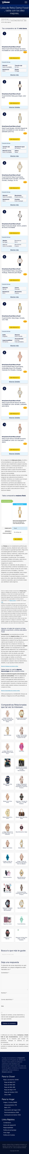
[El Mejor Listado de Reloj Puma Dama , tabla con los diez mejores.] (7, 857)
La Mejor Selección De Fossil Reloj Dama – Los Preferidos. (7, 833)
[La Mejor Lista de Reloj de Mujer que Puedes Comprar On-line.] (21, 731)
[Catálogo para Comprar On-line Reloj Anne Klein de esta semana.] (7, 731)
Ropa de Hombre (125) (11, 1092)
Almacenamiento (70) (10, 1105)
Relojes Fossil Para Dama (7, 802)
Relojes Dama (12, 600)
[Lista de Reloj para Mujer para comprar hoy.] (7, 888)
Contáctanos (7, 1122)
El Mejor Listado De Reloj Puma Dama (7, 862)
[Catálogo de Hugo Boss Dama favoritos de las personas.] (7, 919)
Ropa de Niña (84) (9, 1085)
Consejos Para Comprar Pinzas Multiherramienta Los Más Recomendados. (21, 768)
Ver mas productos (6, 501)
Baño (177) (7, 1107)
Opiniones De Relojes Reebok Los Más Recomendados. (7, 909)
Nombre (4, 993)
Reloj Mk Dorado (21, 908)
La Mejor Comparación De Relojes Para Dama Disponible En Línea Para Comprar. (21, 786)
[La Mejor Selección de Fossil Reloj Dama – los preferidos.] (7, 827)
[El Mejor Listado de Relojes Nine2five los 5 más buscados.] (7, 873)
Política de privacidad (9, 1130)
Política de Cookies (9, 1135)
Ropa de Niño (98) (9, 1087)
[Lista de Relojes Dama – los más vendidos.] (21, 843)
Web (2, 1006)
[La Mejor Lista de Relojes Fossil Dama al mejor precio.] (7, 843)
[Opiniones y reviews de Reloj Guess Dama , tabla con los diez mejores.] (7, 780)
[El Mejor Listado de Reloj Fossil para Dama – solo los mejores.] (21, 857)
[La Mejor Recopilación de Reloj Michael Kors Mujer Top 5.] (21, 827)
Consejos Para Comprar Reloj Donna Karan (21, 719)
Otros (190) (7, 1094)
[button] (25, 2)
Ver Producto (14, 58)
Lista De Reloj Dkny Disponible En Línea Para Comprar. (21, 893)
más (2, 602)
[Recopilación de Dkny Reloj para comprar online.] (21, 747)
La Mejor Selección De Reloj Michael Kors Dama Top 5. (7, 752)
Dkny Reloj (21, 751)
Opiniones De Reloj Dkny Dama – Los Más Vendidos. (21, 938)
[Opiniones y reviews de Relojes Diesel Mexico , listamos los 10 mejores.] (7, 933)
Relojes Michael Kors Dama (7, 818)
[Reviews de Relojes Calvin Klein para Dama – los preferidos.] (21, 813)
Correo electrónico (7, 999)
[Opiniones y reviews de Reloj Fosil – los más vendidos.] (21, 797)
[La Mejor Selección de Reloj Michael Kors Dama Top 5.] (7, 747)
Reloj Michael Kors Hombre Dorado (21, 878)
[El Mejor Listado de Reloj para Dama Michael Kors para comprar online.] (7, 714)
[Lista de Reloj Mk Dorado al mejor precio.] (21, 903)
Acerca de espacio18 (9, 1125)
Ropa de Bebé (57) (9, 1082)
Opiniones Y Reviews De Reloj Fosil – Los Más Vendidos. (21, 802)
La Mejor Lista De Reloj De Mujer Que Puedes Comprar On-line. (21, 736)
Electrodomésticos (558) (11, 1112)
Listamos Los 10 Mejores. (7, 938)
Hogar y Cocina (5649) (10, 1102)
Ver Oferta (17, 539)
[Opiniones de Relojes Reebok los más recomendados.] (7, 903)
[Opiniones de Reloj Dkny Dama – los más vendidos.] (21, 933)
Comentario (5, 972)
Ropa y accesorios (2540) (11, 1079)
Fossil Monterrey (21, 924)
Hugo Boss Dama (7, 924)
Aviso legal (6, 1132)
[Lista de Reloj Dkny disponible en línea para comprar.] (21, 888)
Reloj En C (7, 767)
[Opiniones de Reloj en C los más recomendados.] (7, 762)
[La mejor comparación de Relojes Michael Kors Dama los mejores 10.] (7, 813)
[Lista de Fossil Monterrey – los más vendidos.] (21, 919)
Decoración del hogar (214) (12, 1110)
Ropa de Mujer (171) (10, 1089)
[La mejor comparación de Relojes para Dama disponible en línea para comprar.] (21, 780)
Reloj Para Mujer (7, 892)
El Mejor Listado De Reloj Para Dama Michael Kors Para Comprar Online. (7, 720)
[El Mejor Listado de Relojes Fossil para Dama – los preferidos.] (7, 797)
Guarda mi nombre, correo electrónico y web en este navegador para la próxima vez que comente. (13, 1017)
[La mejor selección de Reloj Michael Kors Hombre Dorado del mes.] (21, 873)
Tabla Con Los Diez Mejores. (7, 785)
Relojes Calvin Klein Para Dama (21, 818)
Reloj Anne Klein (7, 735)
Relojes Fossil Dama (7, 847)
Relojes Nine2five (7, 877)
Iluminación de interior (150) (12, 1115)
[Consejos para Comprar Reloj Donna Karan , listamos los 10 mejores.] (21, 714)
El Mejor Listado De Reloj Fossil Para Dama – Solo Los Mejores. (21, 862)
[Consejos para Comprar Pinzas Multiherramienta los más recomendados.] (21, 762)
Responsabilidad (8, 1127)
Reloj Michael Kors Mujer (21, 832)
